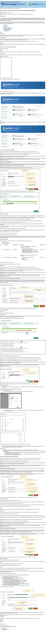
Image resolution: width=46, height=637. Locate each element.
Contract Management (7, 29)
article (23, 159)
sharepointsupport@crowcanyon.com (31, 44)
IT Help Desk (5, 25)
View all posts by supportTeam (5, 625)
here (11, 93)
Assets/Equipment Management (8, 28)
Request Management (7, 27)
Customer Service (6, 30)
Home (1, 8)
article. (35, 41)
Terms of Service (4, 628)
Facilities (5, 26)
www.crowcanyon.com (5, 629)
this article (30, 240)
